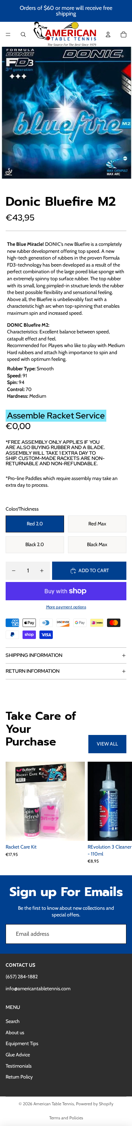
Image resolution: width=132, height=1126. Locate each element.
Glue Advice (18, 1054)
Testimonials (19, 1066)
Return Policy (19, 1077)
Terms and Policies (66, 1117)
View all (107, 744)
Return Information (32, 671)
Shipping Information (34, 655)
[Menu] (8, 34)
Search (13, 1021)
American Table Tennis (53, 1103)
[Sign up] (116, 934)
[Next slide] (118, 812)
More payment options (66, 606)
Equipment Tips (22, 1043)
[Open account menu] (108, 34)
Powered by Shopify (94, 1103)
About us (15, 1032)
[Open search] (23, 34)
